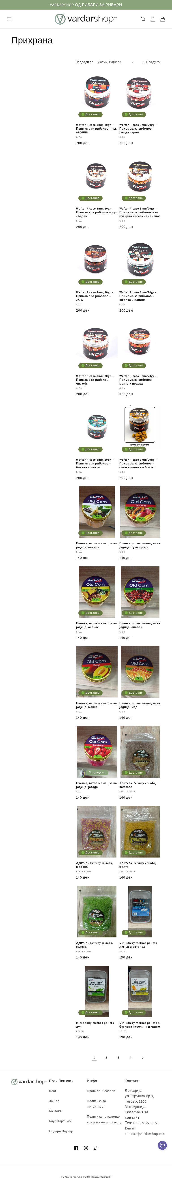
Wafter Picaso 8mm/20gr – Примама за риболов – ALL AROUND (96, 128)
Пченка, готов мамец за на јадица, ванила (96, 545)
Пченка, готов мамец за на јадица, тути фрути (139, 545)
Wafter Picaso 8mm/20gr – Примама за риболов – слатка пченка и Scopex (137, 463)
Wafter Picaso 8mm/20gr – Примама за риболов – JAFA (94, 296)
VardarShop (77, 1176)
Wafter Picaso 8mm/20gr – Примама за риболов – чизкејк (94, 379)
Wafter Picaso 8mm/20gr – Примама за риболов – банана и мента (94, 463)
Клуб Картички (60, 1121)
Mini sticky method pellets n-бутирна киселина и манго (140, 1025)
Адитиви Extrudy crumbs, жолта (137, 865)
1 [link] (94, 1057)
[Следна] (143, 1058)
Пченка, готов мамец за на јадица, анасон (139, 625)
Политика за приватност (96, 1103)
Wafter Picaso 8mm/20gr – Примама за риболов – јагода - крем (137, 128)
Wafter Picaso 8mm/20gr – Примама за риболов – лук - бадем (96, 212)
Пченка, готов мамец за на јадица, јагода (96, 785)
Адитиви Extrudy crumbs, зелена (94, 945)
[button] (9, 19)
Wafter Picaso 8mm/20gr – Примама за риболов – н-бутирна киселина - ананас (140, 212)
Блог (52, 1091)
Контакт (55, 1111)
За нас (54, 1101)
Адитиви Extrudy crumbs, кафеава (137, 785)
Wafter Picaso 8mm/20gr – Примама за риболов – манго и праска (137, 379)
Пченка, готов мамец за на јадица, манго (96, 705)
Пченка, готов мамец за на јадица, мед (139, 705)
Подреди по (84, 62)
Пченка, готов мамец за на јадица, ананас (96, 625)
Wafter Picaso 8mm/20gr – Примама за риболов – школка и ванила (137, 296)
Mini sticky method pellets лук (95, 1025)
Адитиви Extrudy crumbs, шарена (94, 865)
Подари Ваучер (61, 1131)
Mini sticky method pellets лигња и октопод (138, 945)
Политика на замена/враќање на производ (103, 1119)
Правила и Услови (101, 1091)
